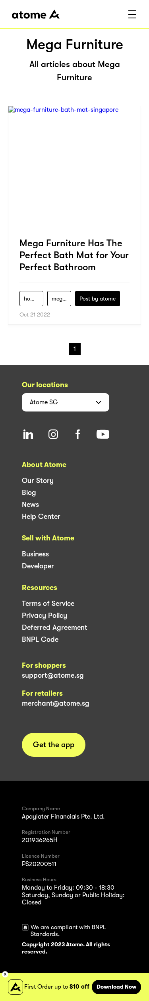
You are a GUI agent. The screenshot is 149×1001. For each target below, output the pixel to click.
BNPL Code (40, 639)
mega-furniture (61, 298)
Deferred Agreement (54, 627)
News (30, 504)
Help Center (41, 516)
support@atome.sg (53, 675)
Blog (29, 493)
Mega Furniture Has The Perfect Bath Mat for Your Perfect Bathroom (74, 255)
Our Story (38, 481)
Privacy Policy (44, 615)
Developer (38, 566)
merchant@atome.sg (55, 703)
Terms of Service (48, 603)
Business (35, 554)
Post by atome (97, 298)
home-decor (33, 298)
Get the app (53, 744)
